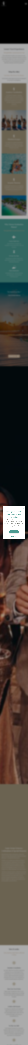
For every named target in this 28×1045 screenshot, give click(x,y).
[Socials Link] (12, 536)
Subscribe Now (14, 532)
